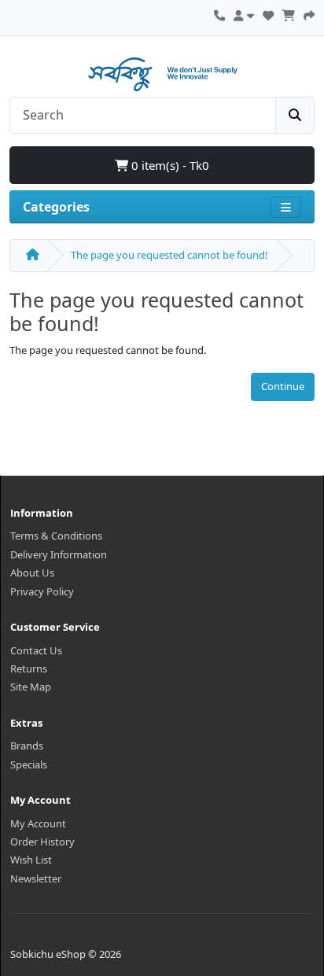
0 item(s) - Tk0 (168, 165)
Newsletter (35, 878)
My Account (38, 823)
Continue (282, 386)
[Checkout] (309, 13)
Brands (26, 745)
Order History (42, 841)
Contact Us (36, 650)
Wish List (31, 860)
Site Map (30, 687)
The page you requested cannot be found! (169, 255)
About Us (32, 572)
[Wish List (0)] (268, 13)
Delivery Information (58, 554)
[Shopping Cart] (288, 13)
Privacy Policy (42, 591)
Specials (28, 764)
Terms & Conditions (56, 536)
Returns (28, 668)
